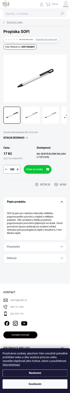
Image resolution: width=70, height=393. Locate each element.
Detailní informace (13, 137)
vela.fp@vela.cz (18, 300)
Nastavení (35, 373)
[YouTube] (24, 323)
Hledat (62, 13)
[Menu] (66, 4)
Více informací (11, 364)
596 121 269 (16, 307)
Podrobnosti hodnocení (46, 39)
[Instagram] (15, 323)
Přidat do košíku (34, 169)
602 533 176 (16, 313)
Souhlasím (35, 384)
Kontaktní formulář (20, 335)
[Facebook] (6, 323)
